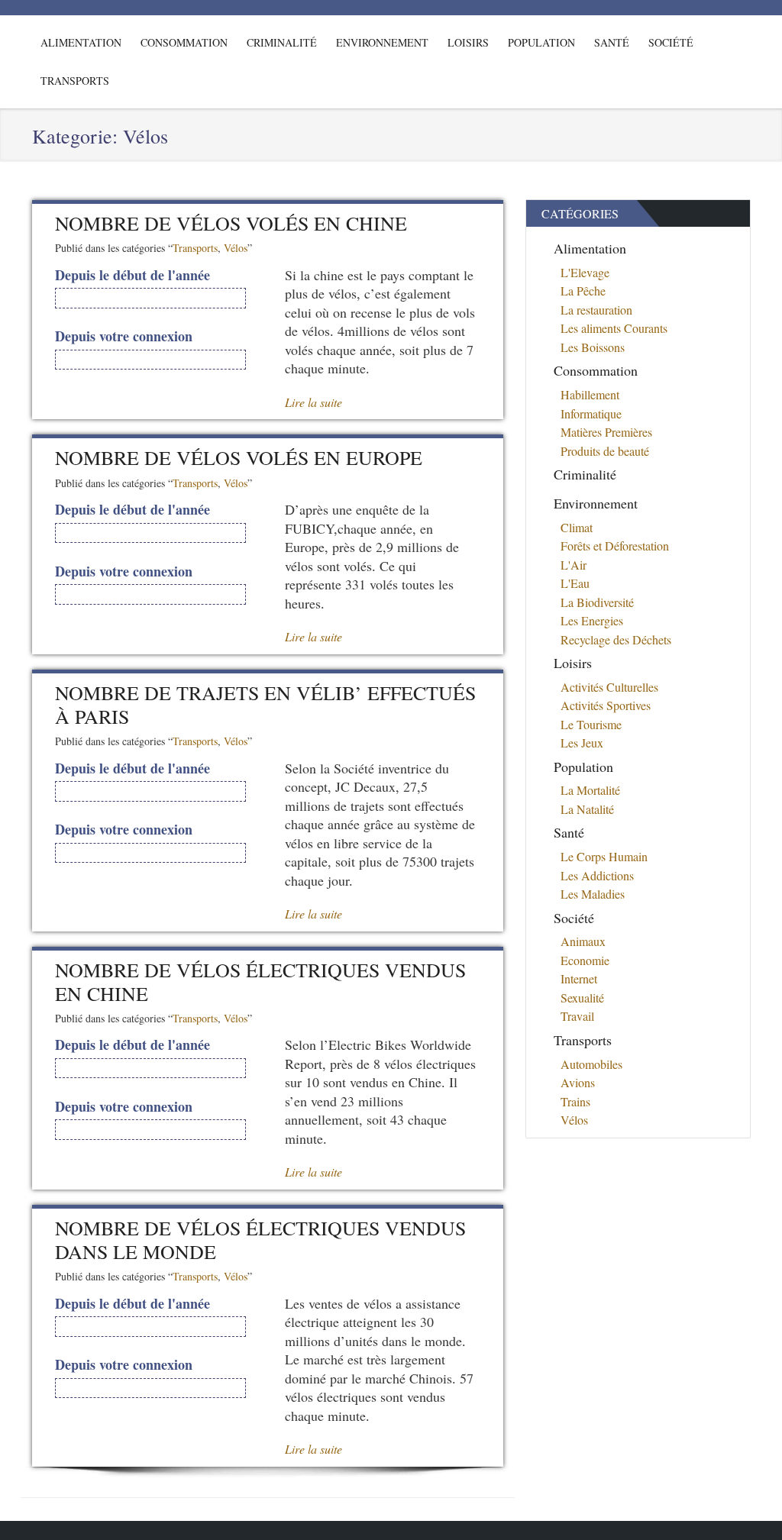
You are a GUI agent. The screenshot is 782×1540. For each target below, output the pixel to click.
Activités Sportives (606, 705)
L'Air (573, 565)
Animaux (583, 941)
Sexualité (582, 998)
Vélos (235, 248)
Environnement (382, 42)
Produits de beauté (605, 451)
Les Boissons (593, 347)
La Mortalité (590, 790)
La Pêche (583, 290)
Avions (578, 1082)
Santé (611, 42)
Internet (579, 978)
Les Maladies (593, 894)
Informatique (591, 413)
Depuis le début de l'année (132, 275)
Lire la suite (313, 402)
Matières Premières (606, 432)
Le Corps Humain (604, 856)
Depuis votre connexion (123, 336)
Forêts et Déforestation (615, 546)
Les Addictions (597, 875)
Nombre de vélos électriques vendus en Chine (260, 981)
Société (670, 42)
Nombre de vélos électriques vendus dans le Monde (260, 1239)
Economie (585, 960)
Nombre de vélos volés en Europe (238, 457)
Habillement (590, 394)
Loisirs (468, 42)
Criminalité (282, 42)
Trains (575, 1101)
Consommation (184, 42)
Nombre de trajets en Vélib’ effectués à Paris (265, 704)
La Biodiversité (597, 602)
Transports (74, 80)
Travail (577, 1016)
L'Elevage (585, 272)
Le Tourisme (591, 724)
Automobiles (591, 1064)
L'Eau (575, 583)
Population (541, 42)
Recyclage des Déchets (616, 639)
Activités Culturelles (609, 687)
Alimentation (80, 42)
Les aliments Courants (614, 328)
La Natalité (587, 809)
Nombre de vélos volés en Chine (231, 223)
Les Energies (592, 620)
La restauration (596, 310)
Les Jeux (582, 742)
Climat (577, 527)
